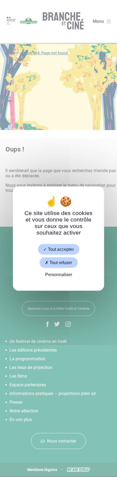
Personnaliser (58, 274)
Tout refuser (60, 262)
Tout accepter (60, 249)
